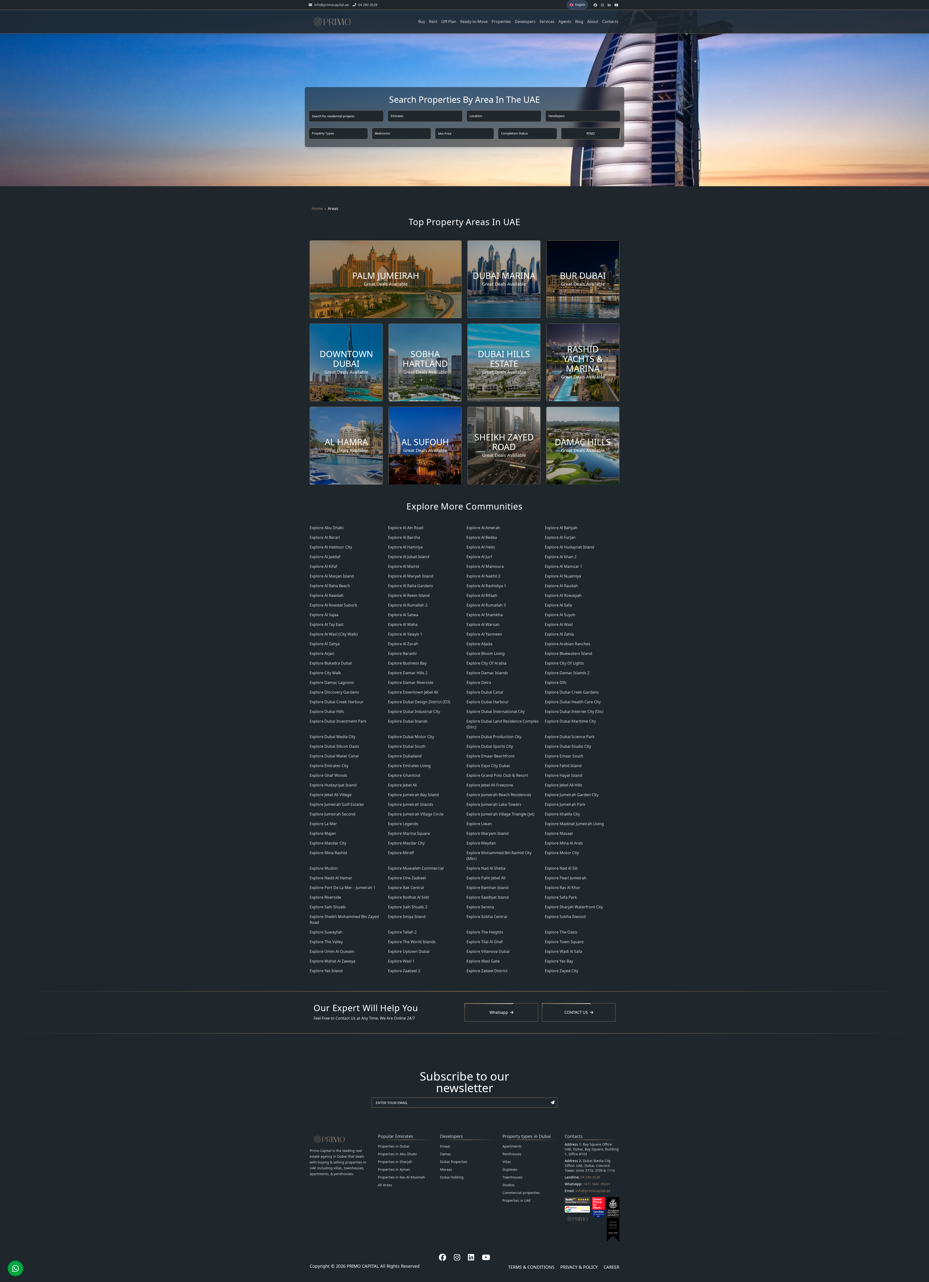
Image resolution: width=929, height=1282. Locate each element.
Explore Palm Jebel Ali (485, 878)
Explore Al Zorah (403, 643)
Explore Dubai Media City (332, 736)
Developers (525, 21)
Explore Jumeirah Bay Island (413, 794)
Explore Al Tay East (327, 624)
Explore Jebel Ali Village (331, 794)
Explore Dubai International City (495, 711)
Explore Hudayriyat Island (333, 785)
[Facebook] (442, 1257)
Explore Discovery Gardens (334, 692)
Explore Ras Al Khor (562, 887)
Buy (421, 21)
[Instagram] (457, 1257)
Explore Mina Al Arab (564, 843)
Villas (506, 1161)
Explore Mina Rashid (328, 852)
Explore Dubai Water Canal (334, 756)
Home (317, 208)
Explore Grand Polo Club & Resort (497, 775)
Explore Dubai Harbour (487, 701)
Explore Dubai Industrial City (414, 711)
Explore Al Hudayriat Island (569, 547)
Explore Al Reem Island (409, 595)
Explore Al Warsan (483, 624)
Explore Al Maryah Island (410, 576)
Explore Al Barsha (404, 537)
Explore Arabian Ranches (567, 643)
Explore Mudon (324, 868)
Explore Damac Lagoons (332, 682)
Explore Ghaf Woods (328, 775)
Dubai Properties (453, 1161)
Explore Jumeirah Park (565, 804)
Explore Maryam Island (487, 833)
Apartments (512, 1146)
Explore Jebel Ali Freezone (489, 785)
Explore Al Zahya (325, 643)
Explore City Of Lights (564, 663)
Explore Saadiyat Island (487, 897)
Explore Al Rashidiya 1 (486, 585)
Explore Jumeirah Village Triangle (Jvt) (500, 814)
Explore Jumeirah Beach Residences (498, 794)
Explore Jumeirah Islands (410, 804)
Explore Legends (403, 823)
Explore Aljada (479, 643)
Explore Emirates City (329, 765)
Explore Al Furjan (560, 537)
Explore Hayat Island (563, 775)
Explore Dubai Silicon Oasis (334, 746)
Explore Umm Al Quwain (332, 951)
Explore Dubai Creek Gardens (572, 692)
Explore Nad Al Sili (561, 868)
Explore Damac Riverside (410, 682)
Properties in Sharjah (395, 1161)
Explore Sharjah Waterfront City (574, 907)
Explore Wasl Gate (483, 961)
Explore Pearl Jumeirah (565, 878)
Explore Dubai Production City (493, 736)
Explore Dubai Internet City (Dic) (574, 711)
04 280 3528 (590, 1177)
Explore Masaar (559, 833)
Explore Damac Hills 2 (407, 672)
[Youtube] (486, 1257)
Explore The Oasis (561, 932)
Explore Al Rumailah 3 (486, 605)
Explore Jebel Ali (402, 785)
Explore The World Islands (412, 941)
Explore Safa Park (561, 897)
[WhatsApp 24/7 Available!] (15, 1268)
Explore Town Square (564, 941)
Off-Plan (448, 21)
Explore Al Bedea (481, 537)
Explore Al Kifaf (323, 566)
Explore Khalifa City (562, 814)
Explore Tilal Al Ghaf (484, 941)
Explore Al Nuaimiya (563, 576)
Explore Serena (480, 907)
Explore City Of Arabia (486, 663)
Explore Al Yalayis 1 (405, 634)
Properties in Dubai (393, 1146)
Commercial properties (521, 1192)
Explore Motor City (562, 852)
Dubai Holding (452, 1177)
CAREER (611, 1267)
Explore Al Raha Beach (330, 585)
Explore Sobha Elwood (565, 916)
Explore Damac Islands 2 (567, 672)
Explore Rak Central (406, 887)
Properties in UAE (516, 1200)
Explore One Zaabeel (407, 878)
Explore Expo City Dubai (488, 765)
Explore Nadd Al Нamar (331, 878)
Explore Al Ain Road (405, 527)
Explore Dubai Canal (484, 692)
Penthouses (511, 1154)
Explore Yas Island (326, 970)
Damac (445, 1154)
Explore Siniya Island (407, 916)
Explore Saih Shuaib (328, 907)
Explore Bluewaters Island (568, 653)
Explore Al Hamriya (405, 547)
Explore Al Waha (403, 624)
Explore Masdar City (328, 843)
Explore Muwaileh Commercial (416, 868)
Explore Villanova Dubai (487, 951)
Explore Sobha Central (486, 916)
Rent (433, 21)
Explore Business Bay (407, 663)
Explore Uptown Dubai (408, 951)
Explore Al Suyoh (560, 614)
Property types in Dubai (526, 1136)
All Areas (385, 1185)
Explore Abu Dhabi (327, 527)
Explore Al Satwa (403, 614)
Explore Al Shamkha (484, 614)
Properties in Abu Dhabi (397, 1154)
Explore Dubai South (407, 746)
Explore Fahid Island (563, 765)
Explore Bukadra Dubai (331, 663)
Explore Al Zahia (559, 634)
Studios (508, 1185)
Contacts (610, 21)
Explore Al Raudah (561, 585)
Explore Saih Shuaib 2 (407, 907)
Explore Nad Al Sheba (485, 868)
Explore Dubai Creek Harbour (337, 701)
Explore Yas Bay (559, 961)
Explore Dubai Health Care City (573, 701)
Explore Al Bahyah (561, 527)
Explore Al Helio (480, 547)
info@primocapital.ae (593, 1190)
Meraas (446, 1169)
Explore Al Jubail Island (408, 556)
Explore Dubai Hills (327, 711)
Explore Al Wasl (559, 624)
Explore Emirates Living (409, 765)
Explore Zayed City (561, 970)
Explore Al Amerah (483, 527)
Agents (564, 21)
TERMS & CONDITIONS (531, 1267)
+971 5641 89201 (596, 1184)
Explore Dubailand (405, 756)
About (592, 21)
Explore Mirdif (401, 852)
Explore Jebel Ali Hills (563, 785)
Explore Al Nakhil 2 (483, 576)
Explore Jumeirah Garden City (572, 794)
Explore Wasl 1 (401, 961)
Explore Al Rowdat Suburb (333, 605)
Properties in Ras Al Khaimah (401, 1177)
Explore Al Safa (558, 605)
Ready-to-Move (474, 21)
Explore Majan (323, 833)
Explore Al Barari (325, 537)
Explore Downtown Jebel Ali (413, 692)
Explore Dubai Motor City (411, 736)
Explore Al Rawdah (327, 595)
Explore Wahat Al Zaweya (332, 961)
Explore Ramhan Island (487, 887)
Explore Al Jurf (479, 556)
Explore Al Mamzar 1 (563, 566)
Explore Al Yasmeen (484, 634)
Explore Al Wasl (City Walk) (334, 634)
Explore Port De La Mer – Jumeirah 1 (342, 887)
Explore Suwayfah (326, 932)
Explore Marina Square (409, 833)
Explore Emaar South (564, 756)
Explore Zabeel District (487, 970)
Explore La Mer (323, 823)
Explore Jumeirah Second (332, 814)
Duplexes (509, 1169)
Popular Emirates (395, 1136)
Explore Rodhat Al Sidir (409, 897)
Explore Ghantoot (404, 775)
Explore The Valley (326, 941)
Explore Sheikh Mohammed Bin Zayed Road (344, 919)
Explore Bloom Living (485, 653)
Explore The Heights (484, 932)
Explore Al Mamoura (485, 566)
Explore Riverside (325, 897)
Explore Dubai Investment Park (338, 721)
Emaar (445, 1146)
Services (546, 21)
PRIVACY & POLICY (579, 1267)
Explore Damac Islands (487, 672)
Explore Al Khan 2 (561, 556)
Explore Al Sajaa (324, 614)
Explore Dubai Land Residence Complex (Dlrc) (502, 724)
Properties (501, 21)
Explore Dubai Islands (408, 721)
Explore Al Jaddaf (325, 556)
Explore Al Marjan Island (332, 576)
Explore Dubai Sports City (489, 746)
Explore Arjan (322, 653)
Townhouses (512, 1177)
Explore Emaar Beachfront (490, 756)
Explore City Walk (325, 672)
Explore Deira (478, 682)
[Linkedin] (471, 1257)
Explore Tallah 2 (402, 932)
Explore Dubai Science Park (570, 736)
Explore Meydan (481, 843)
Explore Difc (556, 682)
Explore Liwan (479, 823)
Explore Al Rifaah (481, 595)
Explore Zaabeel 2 (404, 970)
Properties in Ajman (394, 1169)
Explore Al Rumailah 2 (407, 605)
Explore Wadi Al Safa (563, 951)
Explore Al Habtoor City (331, 547)
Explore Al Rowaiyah (563, 595)
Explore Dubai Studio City (568, 746)
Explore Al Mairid (403, 566)
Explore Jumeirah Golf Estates (337, 804)
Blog (579, 21)
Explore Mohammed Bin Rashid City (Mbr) (499, 855)
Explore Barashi (402, 653)
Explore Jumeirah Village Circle (415, 814)
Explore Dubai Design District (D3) (419, 701)
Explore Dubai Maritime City (570, 721)
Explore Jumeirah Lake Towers (493, 804)
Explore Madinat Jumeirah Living (574, 823)
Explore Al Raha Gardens (410, 585)
